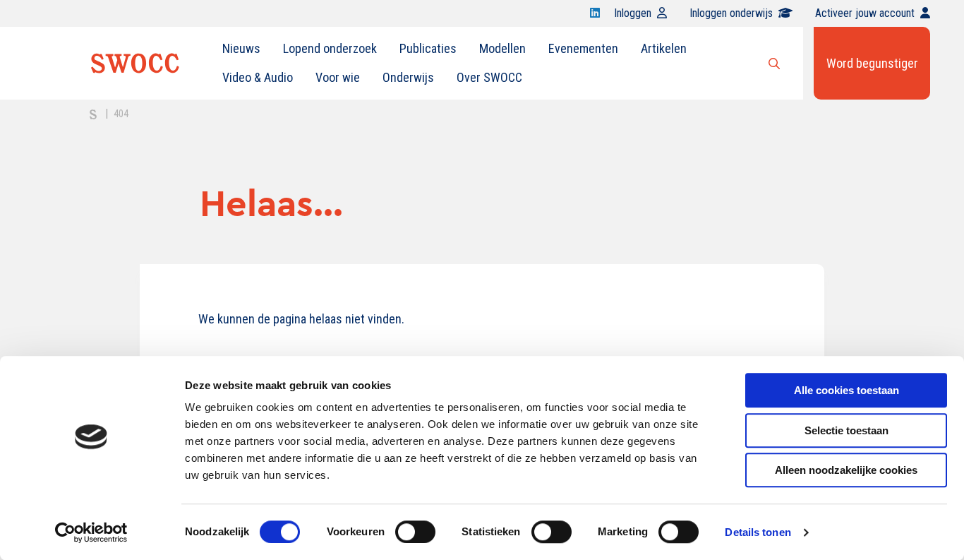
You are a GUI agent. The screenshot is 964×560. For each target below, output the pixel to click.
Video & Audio (257, 77)
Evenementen (583, 48)
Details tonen (757, 532)
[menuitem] (241, 49)
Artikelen (664, 48)
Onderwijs (408, 77)
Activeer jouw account (865, 13)
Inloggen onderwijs (731, 13)
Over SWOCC (489, 77)
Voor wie (337, 77)
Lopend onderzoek (330, 48)
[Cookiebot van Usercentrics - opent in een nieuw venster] (91, 532)
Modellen (502, 48)
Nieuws (241, 48)
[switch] (415, 531)
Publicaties (428, 48)
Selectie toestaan (846, 430)
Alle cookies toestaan (846, 390)
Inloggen (632, 13)
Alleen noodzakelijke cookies (846, 470)
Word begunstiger (872, 63)
